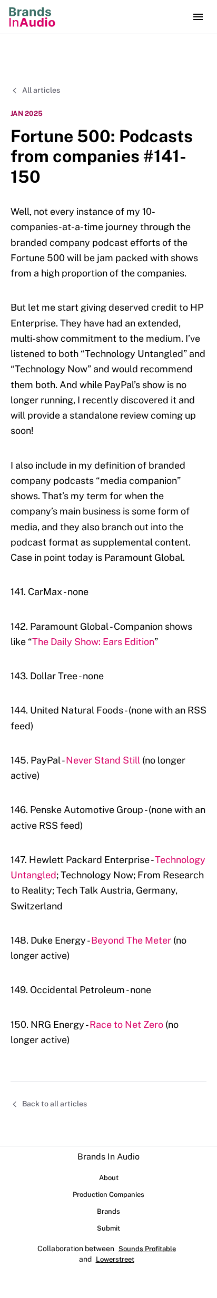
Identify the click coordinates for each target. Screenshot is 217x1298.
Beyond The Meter (131, 940)
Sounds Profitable (147, 1249)
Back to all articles (54, 1103)
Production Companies (108, 1194)
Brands (108, 1211)
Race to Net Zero (126, 1024)
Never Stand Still (103, 760)
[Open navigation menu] (198, 16)
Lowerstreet (115, 1259)
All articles (41, 90)
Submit (108, 1228)
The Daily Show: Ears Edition (93, 641)
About (109, 1178)
